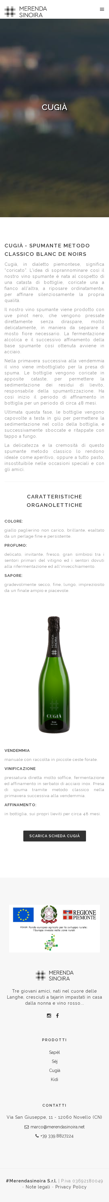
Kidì (54, 1079)
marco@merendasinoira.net (57, 1126)
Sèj (55, 1061)
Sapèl (54, 1052)
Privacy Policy (71, 1187)
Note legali (39, 1187)
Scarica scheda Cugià (54, 836)
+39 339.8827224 (57, 1136)
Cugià (54, 1070)
